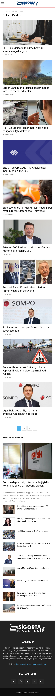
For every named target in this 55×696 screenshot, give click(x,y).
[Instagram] (20, 681)
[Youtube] (41, 681)
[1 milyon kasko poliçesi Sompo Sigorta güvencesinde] (27, 311)
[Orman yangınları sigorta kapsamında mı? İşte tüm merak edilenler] (27, 72)
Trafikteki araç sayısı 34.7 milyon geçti (32, 531)
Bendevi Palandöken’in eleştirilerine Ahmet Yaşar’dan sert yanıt (24, 289)
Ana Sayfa (6, 11)
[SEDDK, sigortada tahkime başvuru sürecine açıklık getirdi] (27, 32)
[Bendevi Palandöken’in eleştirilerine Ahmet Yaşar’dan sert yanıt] (27, 271)
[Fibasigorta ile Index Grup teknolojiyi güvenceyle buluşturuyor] (9, 596)
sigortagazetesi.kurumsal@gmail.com (30, 664)
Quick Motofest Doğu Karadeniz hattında (33, 568)
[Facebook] (13, 681)
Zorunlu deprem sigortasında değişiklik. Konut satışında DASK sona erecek (26, 484)
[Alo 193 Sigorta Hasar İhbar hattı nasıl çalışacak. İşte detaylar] (27, 112)
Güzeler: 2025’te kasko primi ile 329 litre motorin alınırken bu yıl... (26, 249)
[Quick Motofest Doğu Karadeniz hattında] (9, 571)
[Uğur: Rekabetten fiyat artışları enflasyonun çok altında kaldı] (27, 394)
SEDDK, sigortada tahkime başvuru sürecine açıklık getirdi (23, 49)
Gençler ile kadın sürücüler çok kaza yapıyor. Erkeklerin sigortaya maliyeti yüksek (24, 370)
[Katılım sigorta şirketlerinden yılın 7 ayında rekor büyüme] (9, 608)
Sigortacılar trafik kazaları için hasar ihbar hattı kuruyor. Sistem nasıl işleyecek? (27, 209)
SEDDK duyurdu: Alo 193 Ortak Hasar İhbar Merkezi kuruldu (24, 169)
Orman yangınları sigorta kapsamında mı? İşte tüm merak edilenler (27, 89)
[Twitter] (34, 681)
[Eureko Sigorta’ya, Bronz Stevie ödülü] (9, 583)
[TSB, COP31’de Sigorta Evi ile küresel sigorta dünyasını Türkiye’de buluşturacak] (9, 559)
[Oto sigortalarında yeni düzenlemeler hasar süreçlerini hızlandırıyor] (9, 521)
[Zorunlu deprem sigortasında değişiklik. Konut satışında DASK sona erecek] (27, 461)
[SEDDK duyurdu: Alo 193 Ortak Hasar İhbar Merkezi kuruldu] (27, 152)
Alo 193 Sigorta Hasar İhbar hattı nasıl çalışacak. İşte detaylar (25, 129)
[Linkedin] (27, 681)
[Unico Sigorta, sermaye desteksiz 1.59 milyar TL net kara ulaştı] (9, 509)
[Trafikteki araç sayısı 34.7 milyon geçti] (9, 534)
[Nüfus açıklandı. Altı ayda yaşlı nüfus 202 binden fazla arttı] (9, 546)
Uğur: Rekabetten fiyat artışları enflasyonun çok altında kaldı (20, 412)
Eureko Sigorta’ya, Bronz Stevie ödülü (32, 581)
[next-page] (35, 428)
